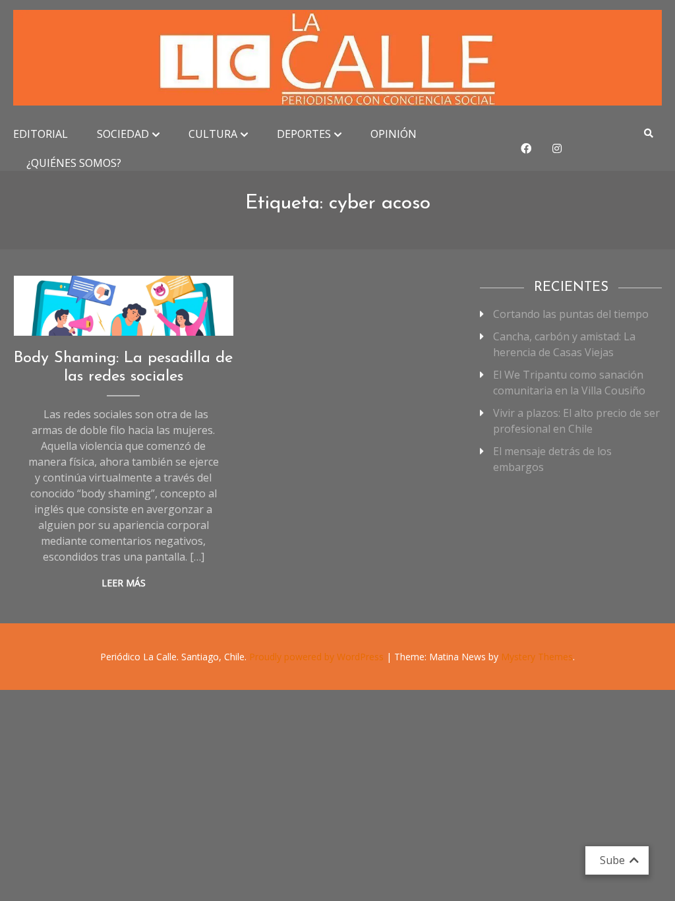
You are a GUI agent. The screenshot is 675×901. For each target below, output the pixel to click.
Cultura (213, 134)
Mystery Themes (537, 656)
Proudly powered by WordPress (317, 656)
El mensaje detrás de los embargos (552, 459)
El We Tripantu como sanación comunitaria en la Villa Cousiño (569, 382)
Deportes (304, 134)
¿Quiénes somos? (73, 163)
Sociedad (123, 134)
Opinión (393, 134)
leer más (124, 582)
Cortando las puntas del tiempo (571, 314)
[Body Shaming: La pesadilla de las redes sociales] (123, 305)
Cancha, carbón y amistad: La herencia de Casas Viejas (564, 344)
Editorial (40, 134)
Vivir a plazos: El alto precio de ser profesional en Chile (576, 421)
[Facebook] (526, 148)
